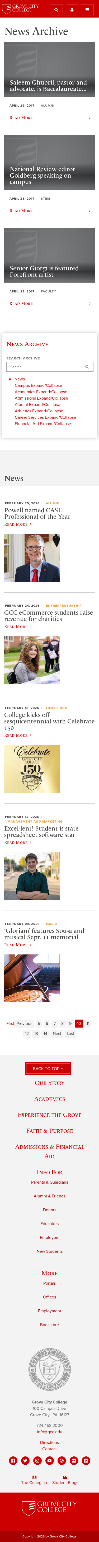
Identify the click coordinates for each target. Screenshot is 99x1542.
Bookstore (49, 1324)
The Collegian (34, 1482)
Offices (49, 1297)
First (10, 1023)
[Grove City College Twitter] (25, 1460)
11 (88, 1023)
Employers (49, 1237)
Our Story (49, 1082)
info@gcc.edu (49, 1432)
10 (79, 1023)
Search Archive (23, 358)
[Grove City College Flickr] (74, 1460)
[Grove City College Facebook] (13, 1460)
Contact (49, 1449)
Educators (49, 1223)
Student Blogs (65, 1482)
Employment (49, 1311)
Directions (49, 1442)
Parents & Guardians (49, 1182)
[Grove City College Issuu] (62, 1460)
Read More (15, 524)
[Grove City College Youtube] (49, 1460)
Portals (49, 1283)
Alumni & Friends (49, 1196)
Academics (49, 1098)
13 (36, 1033)
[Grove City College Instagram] (37, 1460)
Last (70, 1033)
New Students (50, 1251)
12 (27, 1033)
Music (51, 924)
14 (45, 1033)
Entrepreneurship (64, 605)
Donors (49, 1210)
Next (57, 1033)
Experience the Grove (50, 1114)
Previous (24, 1023)
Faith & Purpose (49, 1130)
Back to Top (46, 1068)
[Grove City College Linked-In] (86, 1460)
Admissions (56, 708)
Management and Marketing (35, 821)
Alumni (52, 503)
